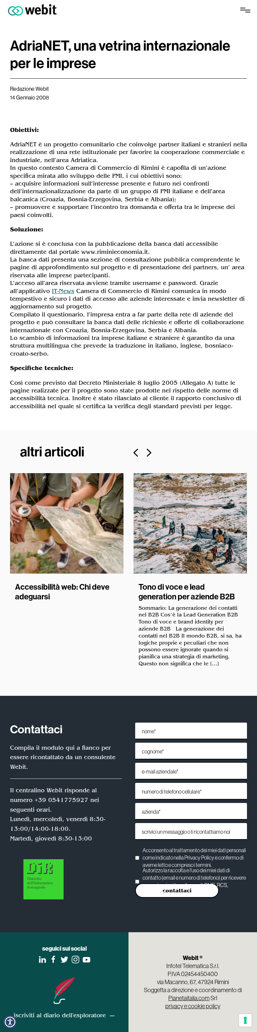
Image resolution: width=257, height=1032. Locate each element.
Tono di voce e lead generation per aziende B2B (187, 591)
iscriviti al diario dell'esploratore (60, 1015)
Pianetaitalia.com (188, 998)
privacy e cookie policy (192, 1006)
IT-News (63, 291)
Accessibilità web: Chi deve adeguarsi (62, 591)
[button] (10, 1022)
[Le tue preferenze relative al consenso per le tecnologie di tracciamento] (245, 1020)
